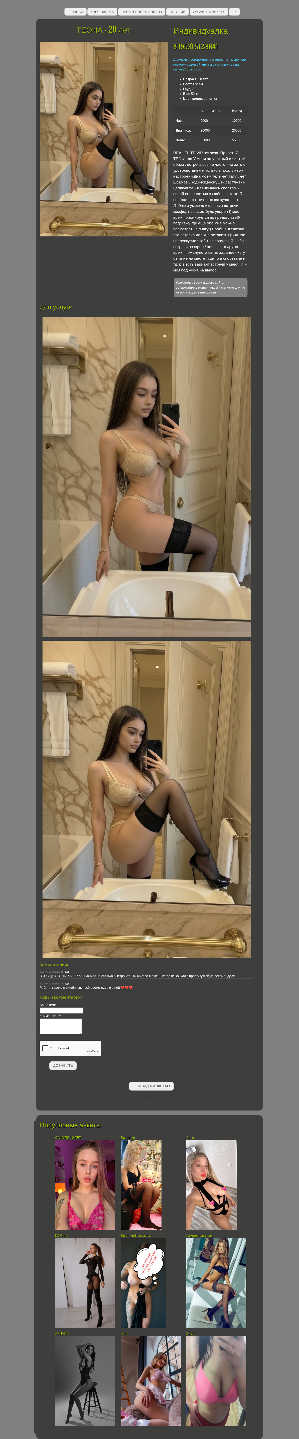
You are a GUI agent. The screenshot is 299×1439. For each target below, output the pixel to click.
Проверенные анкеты (141, 11)
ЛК (234, 11)
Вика (190, 1333)
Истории (177, 11)
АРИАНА (62, 1333)
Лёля (190, 1137)
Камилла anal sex (199, 1235)
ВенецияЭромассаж (136, 1235)
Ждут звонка (102, 11)
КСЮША (62, 1235)
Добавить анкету (209, 11)
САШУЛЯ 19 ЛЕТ (68, 1137)
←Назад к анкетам (151, 1086)
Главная (75, 11)
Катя (124, 1333)
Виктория (128, 1137)
